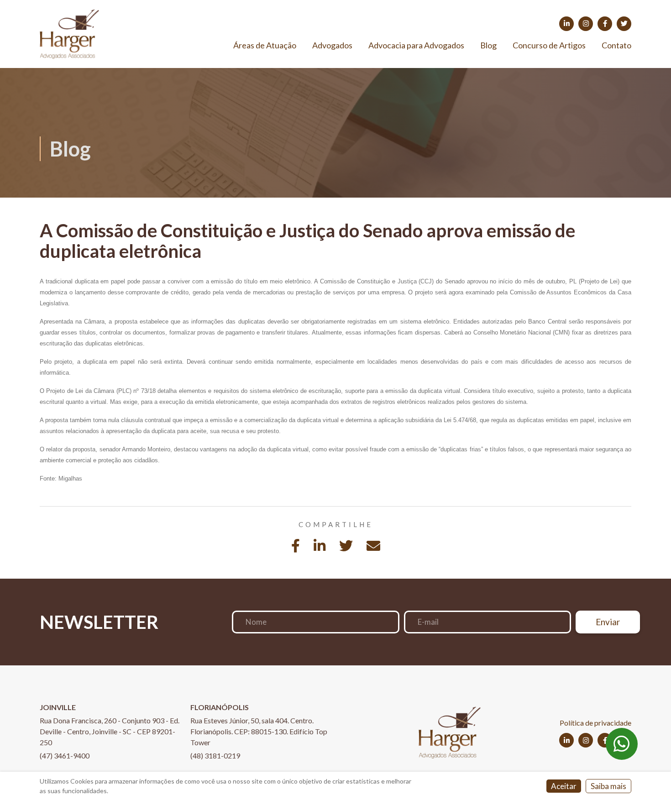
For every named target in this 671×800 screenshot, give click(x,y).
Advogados (332, 45)
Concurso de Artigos (549, 45)
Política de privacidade (595, 722)
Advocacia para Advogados (416, 45)
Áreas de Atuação (264, 45)
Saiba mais (608, 786)
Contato (616, 45)
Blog (488, 45)
